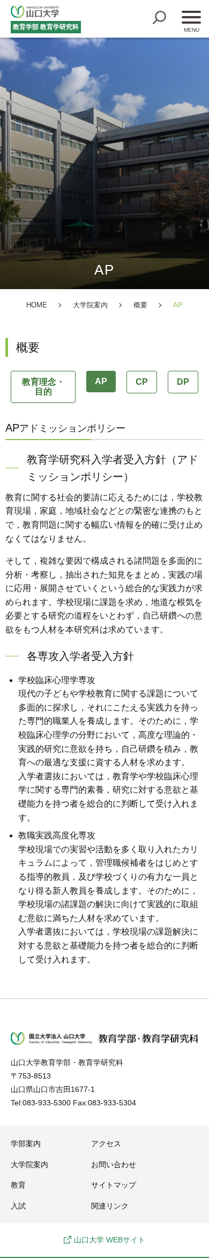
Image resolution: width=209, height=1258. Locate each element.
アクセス (106, 1143)
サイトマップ (113, 1185)
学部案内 (26, 1143)
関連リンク (110, 1206)
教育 (18, 1185)
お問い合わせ (113, 1164)
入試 (18, 1206)
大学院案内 (29, 1164)
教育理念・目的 (43, 386)
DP (183, 381)
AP (101, 381)
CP (142, 381)
